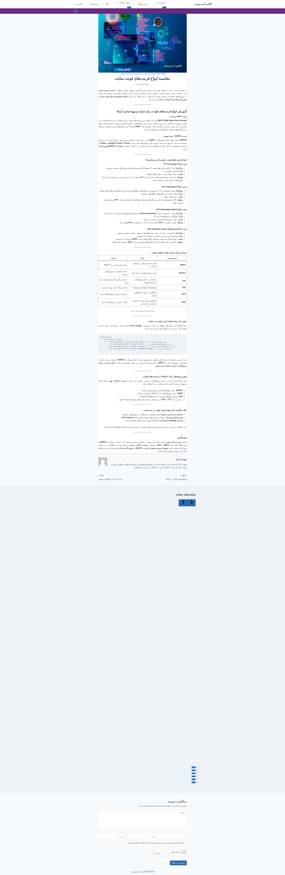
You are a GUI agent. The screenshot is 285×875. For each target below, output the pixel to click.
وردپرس (122, 73)
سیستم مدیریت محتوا (144, 73)
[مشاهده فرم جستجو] (75, 11)
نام (184, 837)
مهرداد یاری (140, 84)
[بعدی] (183, 502)
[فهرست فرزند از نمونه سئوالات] (129, 7)
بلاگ (107, 4)
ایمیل (152, 837)
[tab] (194, 767)
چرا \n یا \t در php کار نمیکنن (110, 477)
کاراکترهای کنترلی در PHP (176, 477)
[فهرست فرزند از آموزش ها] (164, 7)
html (163, 73)
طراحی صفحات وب (131, 73)
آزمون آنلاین (143, 4)
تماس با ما (78, 4)
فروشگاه (94, 4)
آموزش (153, 73)
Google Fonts (120, 427)
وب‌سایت (121, 837)
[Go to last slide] (191, 502)
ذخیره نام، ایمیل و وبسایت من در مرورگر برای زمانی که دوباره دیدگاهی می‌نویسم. (155, 843)
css (158, 73)
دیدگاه (182, 813)
